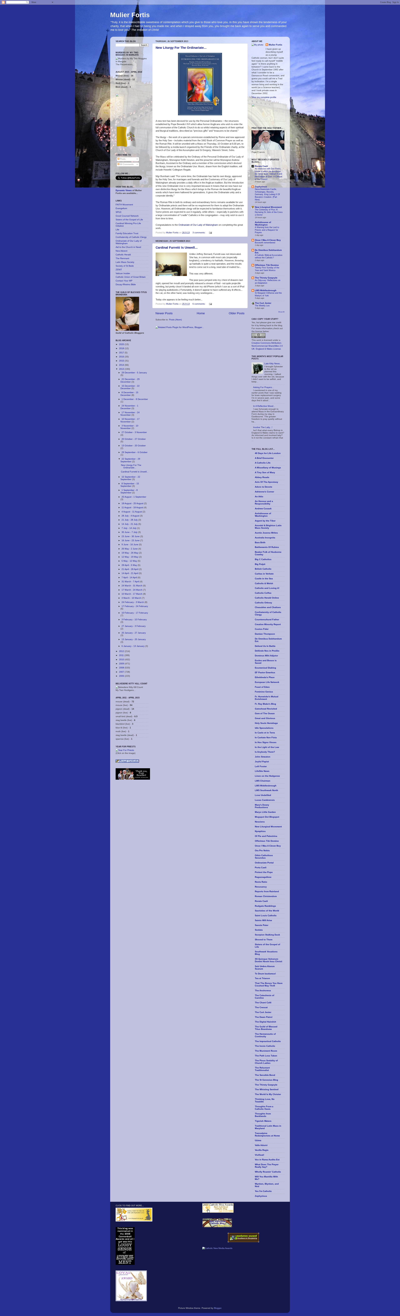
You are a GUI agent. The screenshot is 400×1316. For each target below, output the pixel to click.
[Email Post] (210, 232)
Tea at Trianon (262, 978)
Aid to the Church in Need (128, 247)
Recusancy (261, 887)
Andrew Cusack (263, 508)
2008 (122, 668)
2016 (122, 357)
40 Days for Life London (268, 453)
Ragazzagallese (263, 877)
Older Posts (237, 313)
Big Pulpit (260, 564)
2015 (122, 361)
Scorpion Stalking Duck (267, 935)
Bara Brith (260, 542)
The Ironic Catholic (265, 1046)
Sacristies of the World (267, 911)
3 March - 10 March (132, 598)
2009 (122, 663)
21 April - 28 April (130, 569)
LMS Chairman (262, 781)
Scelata (259, 930)
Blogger (217, 1308)
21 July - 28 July (130, 520)
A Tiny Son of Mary (265, 472)
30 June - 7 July (130, 532)
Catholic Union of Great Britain (131, 277)
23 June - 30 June (131, 536)
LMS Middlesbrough (265, 290)
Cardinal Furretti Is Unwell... (177, 247)
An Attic (259, 496)
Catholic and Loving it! (267, 588)
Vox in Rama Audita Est (267, 1159)
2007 (122, 672)
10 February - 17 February (135, 613)
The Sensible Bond (265, 1075)
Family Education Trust (127, 233)
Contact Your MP (124, 281)
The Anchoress (263, 990)
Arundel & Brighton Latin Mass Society (268, 526)
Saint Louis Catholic (266, 915)
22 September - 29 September (130, 460)
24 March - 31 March (132, 585)
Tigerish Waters (263, 1121)
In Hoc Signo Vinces (265, 742)
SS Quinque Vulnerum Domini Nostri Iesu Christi (268, 960)
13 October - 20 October (134, 445)
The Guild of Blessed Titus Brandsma (266, 1027)
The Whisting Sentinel (266, 1089)
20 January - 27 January (134, 633)
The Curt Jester (263, 303)
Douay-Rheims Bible (126, 284)
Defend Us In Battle (265, 646)
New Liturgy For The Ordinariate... (181, 47)
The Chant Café (263, 1002)
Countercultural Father (267, 619)
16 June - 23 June (131, 540)
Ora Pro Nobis (262, 850)
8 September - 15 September (129, 484)
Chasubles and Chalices (268, 607)
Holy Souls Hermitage (266, 723)
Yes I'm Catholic (263, 1191)
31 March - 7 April (131, 581)
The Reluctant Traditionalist (262, 1069)
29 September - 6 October (135, 452)
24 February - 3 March (133, 602)
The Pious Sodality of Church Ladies (266, 1061)
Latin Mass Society (125, 262)
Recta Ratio (261, 882)
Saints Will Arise (263, 920)
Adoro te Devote (263, 487)
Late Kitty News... (273, 363)
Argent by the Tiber (265, 521)
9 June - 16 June (130, 544)
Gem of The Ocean (265, 713)
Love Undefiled (263, 795)
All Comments (126, 164)
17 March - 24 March (132, 590)
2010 (122, 659)
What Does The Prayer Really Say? (266, 1165)
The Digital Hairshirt (265, 1022)
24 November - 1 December (129, 407)
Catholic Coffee (263, 593)
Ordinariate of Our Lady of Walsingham (198, 225)
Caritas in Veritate (264, 574)
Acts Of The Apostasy (266, 482)
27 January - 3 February (134, 626)
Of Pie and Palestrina (266, 836)
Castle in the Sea (264, 578)
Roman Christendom (266, 896)
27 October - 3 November (134, 432)
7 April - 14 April (130, 577)
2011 (121, 655)
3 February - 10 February (134, 619)
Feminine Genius (264, 692)
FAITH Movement (124, 204)
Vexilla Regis (261, 1150)
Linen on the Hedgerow (267, 776)
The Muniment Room (266, 1051)
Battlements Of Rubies (267, 547)
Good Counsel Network (127, 216)
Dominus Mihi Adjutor (266, 655)
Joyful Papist (262, 761)
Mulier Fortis (130, 15)
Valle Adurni (261, 1145)
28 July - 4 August (131, 516)
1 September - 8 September (129, 491)
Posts (122, 159)
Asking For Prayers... (263, 387)
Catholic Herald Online (267, 598)
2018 (122, 348)
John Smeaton (262, 757)
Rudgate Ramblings (265, 906)
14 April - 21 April (130, 573)
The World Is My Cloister (268, 1094)
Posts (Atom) (175, 319)
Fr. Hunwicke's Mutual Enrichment (266, 697)
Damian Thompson (265, 634)
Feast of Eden (262, 687)
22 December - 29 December (130, 380)
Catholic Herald (123, 254)
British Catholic (263, 569)
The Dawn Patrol (263, 1017)
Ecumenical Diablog (265, 668)
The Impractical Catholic (268, 1041)
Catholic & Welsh (264, 583)
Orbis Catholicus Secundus (264, 856)
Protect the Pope (264, 872)
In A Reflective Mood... (264, 406)
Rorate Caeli (261, 166)
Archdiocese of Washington (263, 223)
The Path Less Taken (266, 1056)
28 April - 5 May (130, 565)
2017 (122, 352)
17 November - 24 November (130, 413)
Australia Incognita (265, 537)
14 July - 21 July (130, 524)
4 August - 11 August (132, 512)
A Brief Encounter (264, 458)
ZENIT (119, 269)
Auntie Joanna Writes (266, 533)
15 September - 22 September (130, 478)
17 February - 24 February (135, 606)
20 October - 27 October (134, 439)
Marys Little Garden (265, 812)
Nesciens (260, 822)
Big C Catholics (263, 559)
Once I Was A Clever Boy (268, 240)
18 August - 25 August (133, 503)
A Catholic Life (262, 463)
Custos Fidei (261, 629)
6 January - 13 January (133, 646)
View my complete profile (264, 97)
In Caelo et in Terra (265, 733)
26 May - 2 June (130, 549)
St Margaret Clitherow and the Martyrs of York (268, 294)
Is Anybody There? (265, 752)
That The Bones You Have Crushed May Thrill (268, 984)
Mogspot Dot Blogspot (267, 817)
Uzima (258, 1140)
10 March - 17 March (132, 594)
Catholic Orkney (263, 603)
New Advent (121, 251)
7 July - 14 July (129, 528)
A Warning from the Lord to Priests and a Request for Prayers (267, 230)
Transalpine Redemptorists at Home (267, 1134)
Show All (281, 312)
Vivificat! (259, 1155)
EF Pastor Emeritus (265, 672)
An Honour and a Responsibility (264, 502)
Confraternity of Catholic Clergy (131, 237)
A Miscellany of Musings (268, 467)
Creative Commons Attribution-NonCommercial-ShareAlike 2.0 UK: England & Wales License (267, 346)
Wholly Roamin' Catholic (268, 1172)
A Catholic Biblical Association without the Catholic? (268, 256)
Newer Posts (164, 313)
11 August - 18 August (133, 507)
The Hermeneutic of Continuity (265, 1035)
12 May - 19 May (130, 557)
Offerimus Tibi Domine (267, 265)
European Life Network (267, 682)
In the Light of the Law (267, 747)
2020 (122, 344)
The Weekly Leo (262, 305)
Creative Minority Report (268, 624)
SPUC (119, 212)
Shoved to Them (263, 939)
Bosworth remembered (265, 242)
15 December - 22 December (130, 387)
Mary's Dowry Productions (262, 806)
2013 (122, 369)
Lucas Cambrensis (265, 800)
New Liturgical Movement (268, 207)
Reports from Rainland (267, 891)
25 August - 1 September (134, 497)
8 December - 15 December (129, 393)
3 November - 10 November (129, 427)
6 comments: (199, 304)
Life (117, 229)
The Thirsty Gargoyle (266, 278)
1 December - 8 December (135, 399)
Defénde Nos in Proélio (267, 651)
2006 (122, 676)
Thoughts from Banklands (263, 1115)
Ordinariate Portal (264, 863)
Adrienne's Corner (264, 492)
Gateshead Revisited (266, 709)
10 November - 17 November (130, 420)
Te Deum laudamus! (265, 974)
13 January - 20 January (134, 639)
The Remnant (122, 258)
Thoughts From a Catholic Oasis (264, 1107)
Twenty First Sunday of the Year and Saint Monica (267, 268)
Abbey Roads (262, 477)
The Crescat (261, 1007)
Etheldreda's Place (265, 677)
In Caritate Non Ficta (266, 737)
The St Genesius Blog (266, 1080)
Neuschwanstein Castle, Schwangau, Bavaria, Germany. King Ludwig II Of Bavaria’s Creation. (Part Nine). (267, 194)
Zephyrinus (261, 186)
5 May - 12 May (130, 561)
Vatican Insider (123, 273)
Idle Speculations (264, 728)
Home (201, 313)
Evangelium (121, 208)
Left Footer (261, 766)
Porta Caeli (260, 867)
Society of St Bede (125, 266)
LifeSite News (262, 771)
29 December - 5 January (134, 372)
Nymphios (260, 831)
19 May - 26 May (130, 553)
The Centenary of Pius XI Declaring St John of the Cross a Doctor (269, 212)
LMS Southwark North (266, 790)
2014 (122, 365)
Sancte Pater (261, 925)
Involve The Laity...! (262, 427)
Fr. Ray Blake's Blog (265, 704)
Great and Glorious (265, 718)
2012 (122, 651)
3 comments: (199, 232)
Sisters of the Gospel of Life (129, 219)
